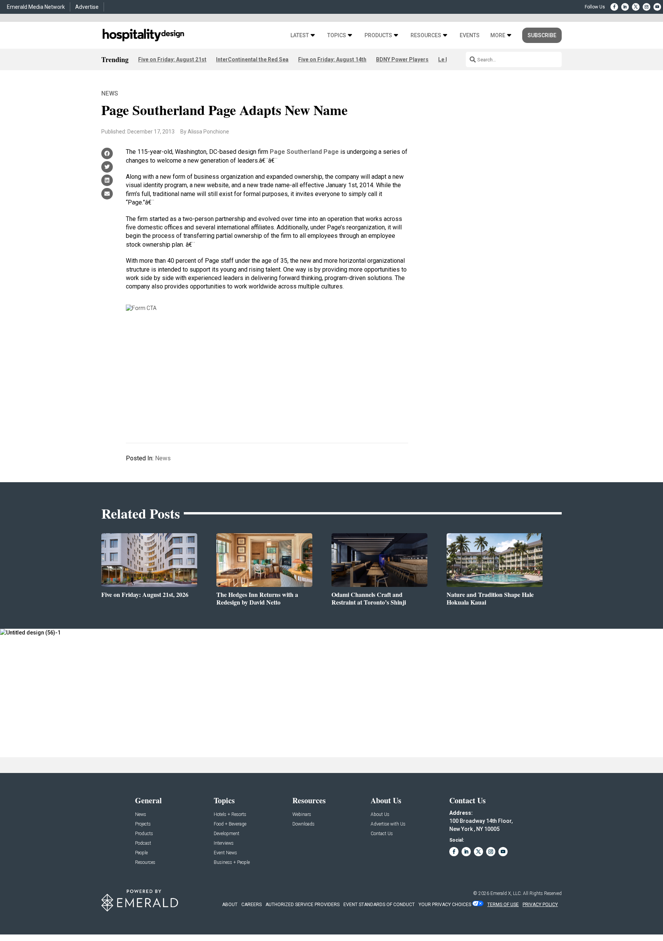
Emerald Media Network (36, 7)
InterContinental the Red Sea (252, 59)
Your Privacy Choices (445, 904)
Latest (299, 35)
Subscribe (542, 35)
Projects (143, 824)
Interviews (224, 843)
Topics (336, 35)
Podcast (143, 843)
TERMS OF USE (503, 904)
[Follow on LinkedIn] (625, 7)
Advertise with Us (388, 824)
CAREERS (251, 904)
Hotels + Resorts (230, 814)
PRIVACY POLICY (540, 904)
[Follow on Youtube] (657, 7)
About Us (380, 814)
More (497, 35)
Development (226, 833)
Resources (426, 35)
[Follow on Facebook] (614, 7)
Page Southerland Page (304, 151)
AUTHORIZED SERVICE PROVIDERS (303, 904)
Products (378, 35)
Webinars (301, 814)
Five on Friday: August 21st (172, 59)
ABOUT (229, 904)
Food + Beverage (230, 824)
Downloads (303, 824)
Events (470, 35)
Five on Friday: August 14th (332, 59)
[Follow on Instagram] (646, 7)
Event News (225, 852)
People (141, 852)
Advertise (87, 7)
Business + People (232, 862)
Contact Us (382, 833)
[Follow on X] (636, 7)
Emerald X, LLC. (506, 893)
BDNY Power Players (402, 59)
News (109, 93)
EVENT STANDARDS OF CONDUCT (379, 904)
